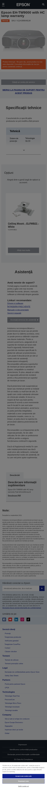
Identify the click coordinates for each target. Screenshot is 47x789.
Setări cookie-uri (23, 786)
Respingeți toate (23, 781)
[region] (23, 775)
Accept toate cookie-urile (23, 776)
